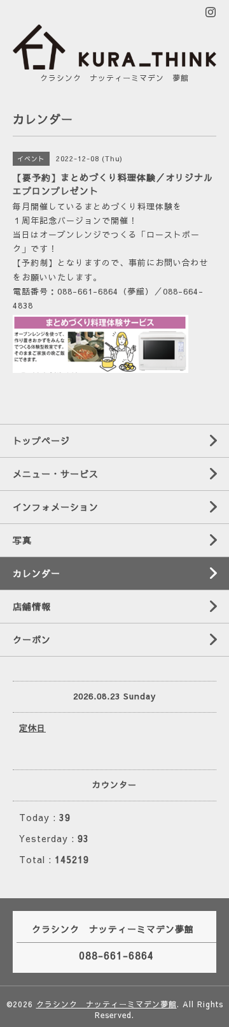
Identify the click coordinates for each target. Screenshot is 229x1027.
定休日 (32, 728)
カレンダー (36, 573)
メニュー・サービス (56, 473)
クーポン (32, 639)
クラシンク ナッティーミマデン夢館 (106, 1004)
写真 (22, 540)
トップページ (41, 440)
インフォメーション (56, 506)
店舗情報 (32, 606)
